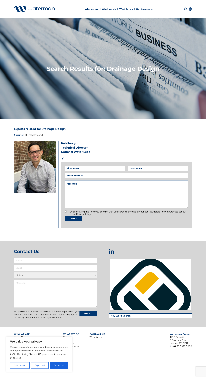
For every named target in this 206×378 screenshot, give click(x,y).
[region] (39, 354)
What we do (109, 9)
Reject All (40, 365)
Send (73, 218)
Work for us (126, 9)
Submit (88, 313)
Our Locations (144, 9)
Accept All (59, 365)
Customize (19, 365)
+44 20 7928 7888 (182, 346)
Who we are (92, 9)
